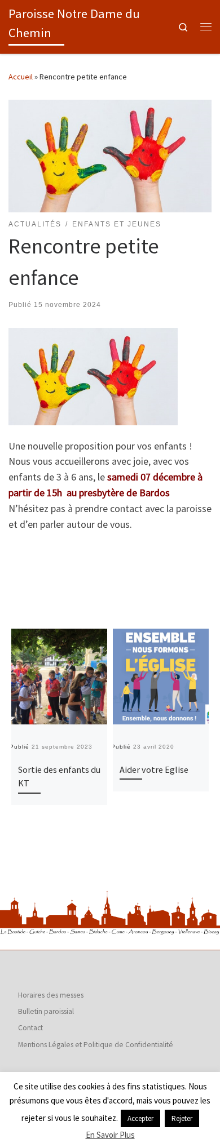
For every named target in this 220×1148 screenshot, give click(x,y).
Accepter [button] (140, 1118)
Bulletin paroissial (46, 1011)
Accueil (20, 77)
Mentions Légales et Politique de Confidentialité (95, 1044)
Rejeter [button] (181, 1118)
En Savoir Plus (110, 1134)
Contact (30, 1028)
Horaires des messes (50, 995)
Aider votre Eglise (154, 769)
